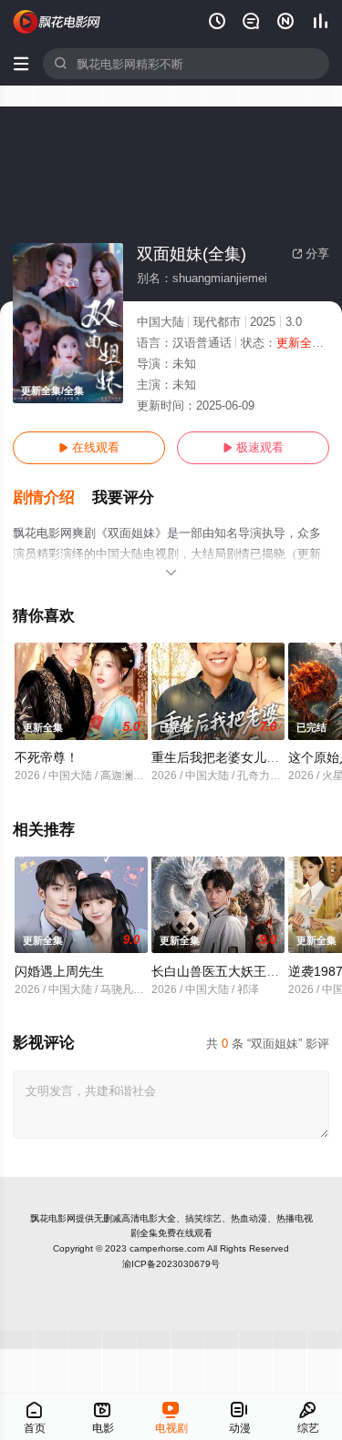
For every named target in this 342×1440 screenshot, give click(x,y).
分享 (310, 253)
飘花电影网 (53, 1218)
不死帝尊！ (46, 757)
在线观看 (88, 447)
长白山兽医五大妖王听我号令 (234, 971)
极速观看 (253, 447)
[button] (52, 498)
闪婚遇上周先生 (59, 971)
